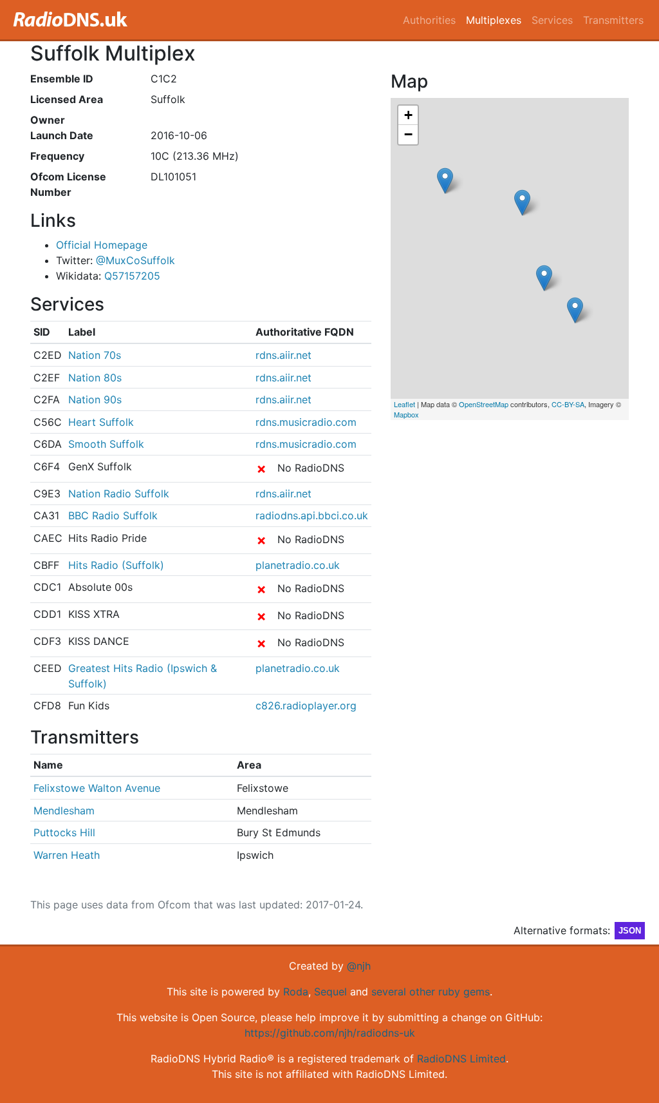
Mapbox (406, 414)
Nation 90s (95, 399)
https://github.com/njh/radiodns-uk (330, 1032)
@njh (359, 965)
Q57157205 (132, 275)
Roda (295, 991)
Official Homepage (101, 244)
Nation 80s (95, 377)
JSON (629, 930)
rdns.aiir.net (283, 355)
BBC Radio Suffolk (113, 515)
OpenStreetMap (483, 404)
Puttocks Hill (64, 832)
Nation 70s (94, 355)
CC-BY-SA (568, 404)
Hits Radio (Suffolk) (116, 565)
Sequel (330, 991)
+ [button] (408, 115)
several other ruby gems (430, 991)
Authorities (429, 20)
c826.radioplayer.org (306, 705)
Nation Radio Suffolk (118, 493)
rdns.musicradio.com (306, 422)
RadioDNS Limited (461, 1058)
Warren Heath (66, 855)
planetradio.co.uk (297, 565)
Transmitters (613, 20)
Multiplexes (493, 20)
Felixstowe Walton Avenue (96, 788)
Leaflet (404, 404)
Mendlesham (64, 810)
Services (552, 20)
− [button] (408, 134)
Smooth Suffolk (106, 443)
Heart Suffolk (101, 422)
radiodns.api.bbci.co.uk (311, 515)
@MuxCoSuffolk (135, 260)
